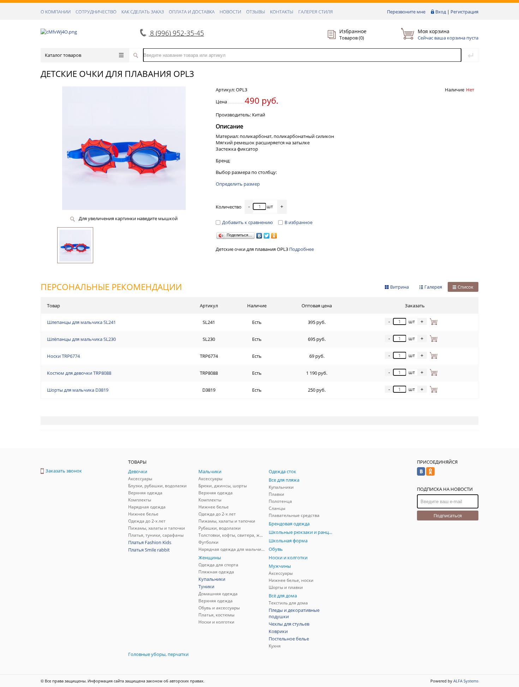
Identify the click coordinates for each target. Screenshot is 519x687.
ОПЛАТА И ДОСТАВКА (192, 11)
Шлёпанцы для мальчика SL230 (81, 339)
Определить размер (238, 184)
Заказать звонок (64, 471)
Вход (440, 11)
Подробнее (301, 249)
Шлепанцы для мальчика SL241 (81, 322)
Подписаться (448, 515)
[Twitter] (266, 235)
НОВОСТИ (230, 11)
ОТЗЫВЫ (255, 11)
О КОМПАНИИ (56, 11)
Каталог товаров (63, 55)
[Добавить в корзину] (432, 321)
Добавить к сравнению (247, 222)
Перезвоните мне (406, 11)
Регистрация (464, 11)
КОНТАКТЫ (281, 11)
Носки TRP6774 (63, 356)
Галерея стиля (315, 11)
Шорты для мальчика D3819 (77, 390)
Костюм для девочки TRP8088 (79, 373)
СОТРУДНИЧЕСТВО (96, 11)
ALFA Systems (465, 680)
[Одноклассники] (274, 235)
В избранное (298, 222)
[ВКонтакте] (259, 235)
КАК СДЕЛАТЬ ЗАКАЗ (142, 11)
